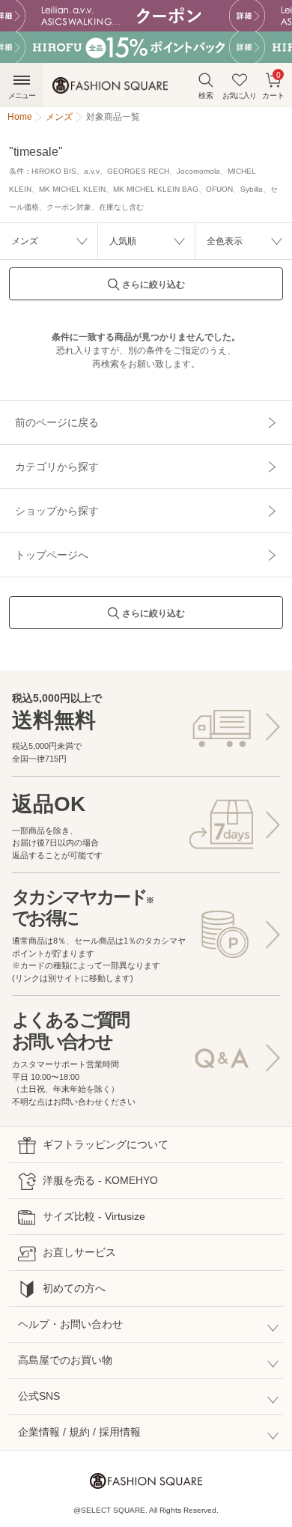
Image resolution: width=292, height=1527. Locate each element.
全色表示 (225, 241)
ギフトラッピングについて (105, 1144)
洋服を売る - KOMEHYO (100, 1180)
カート (273, 85)
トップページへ (51, 555)
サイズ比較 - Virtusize (94, 1216)
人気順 (122, 241)
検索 (205, 95)
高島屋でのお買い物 (65, 1360)
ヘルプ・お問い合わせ (70, 1324)
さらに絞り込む (153, 284)
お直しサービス (79, 1252)
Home (19, 117)
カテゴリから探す (57, 467)
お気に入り (239, 95)
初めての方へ (74, 1288)
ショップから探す (57, 511)
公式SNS (39, 1396)
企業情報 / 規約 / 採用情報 (79, 1432)
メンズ (24, 241)
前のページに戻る (57, 422)
